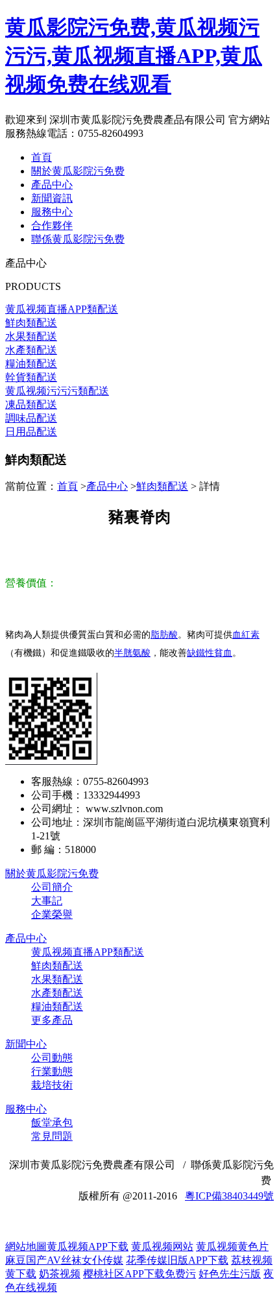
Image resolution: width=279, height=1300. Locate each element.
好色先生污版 (230, 1273)
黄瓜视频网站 (162, 1246)
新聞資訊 (52, 198)
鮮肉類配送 (162, 486)
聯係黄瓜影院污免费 (78, 239)
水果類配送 (57, 979)
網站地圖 (26, 1246)
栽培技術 (52, 1084)
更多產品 (52, 1020)
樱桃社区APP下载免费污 (139, 1273)
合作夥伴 (52, 225)
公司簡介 (52, 887)
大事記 (46, 900)
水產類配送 (57, 992)
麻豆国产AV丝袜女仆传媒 (64, 1260)
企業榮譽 (52, 914)
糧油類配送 (57, 1006)
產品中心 (52, 184)
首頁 (41, 157)
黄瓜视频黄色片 (232, 1246)
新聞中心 (26, 1044)
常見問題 (52, 1136)
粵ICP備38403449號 (229, 1195)
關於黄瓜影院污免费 (78, 170)
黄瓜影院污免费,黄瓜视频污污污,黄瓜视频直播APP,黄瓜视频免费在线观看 (133, 56)
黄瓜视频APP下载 (87, 1246)
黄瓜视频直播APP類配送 (87, 951)
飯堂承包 (52, 1122)
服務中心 (52, 211)
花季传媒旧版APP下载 (177, 1260)
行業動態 (52, 1071)
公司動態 (52, 1057)
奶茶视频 (59, 1273)
